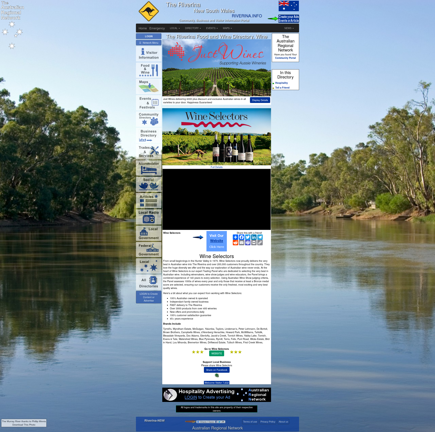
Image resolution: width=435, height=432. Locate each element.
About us (283, 421)
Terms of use (250, 421)
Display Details (260, 100)
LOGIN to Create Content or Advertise (149, 297)
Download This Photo (23, 424)
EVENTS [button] (211, 28)
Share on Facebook (216, 370)
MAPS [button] (226, 28)
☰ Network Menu (148, 42)
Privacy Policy (267, 421)
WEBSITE (216, 353)
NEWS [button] (288, 28)
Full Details (217, 167)
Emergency (157, 28)
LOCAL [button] (174, 28)
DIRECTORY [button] (192, 28)
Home (143, 28)
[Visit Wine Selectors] (216, 241)
